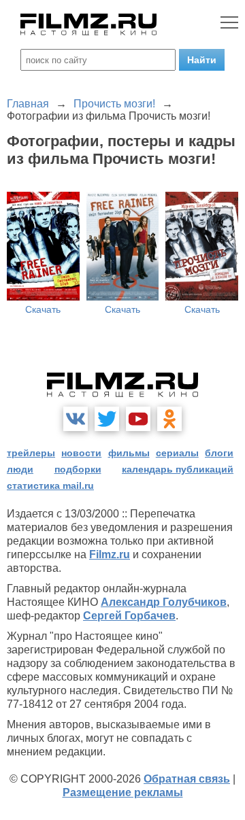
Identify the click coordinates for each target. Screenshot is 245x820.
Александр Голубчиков (164, 602)
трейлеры (31, 452)
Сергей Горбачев (129, 615)
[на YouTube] (138, 419)
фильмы (129, 452)
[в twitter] (107, 419)
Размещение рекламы (123, 792)
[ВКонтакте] (75, 419)
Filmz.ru (109, 554)
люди (20, 469)
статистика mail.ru (50, 485)
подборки (77, 469)
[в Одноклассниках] (169, 419)
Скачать (43, 309)
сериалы (177, 452)
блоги (219, 452)
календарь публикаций (177, 469)
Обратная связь (187, 779)
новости (81, 452)
